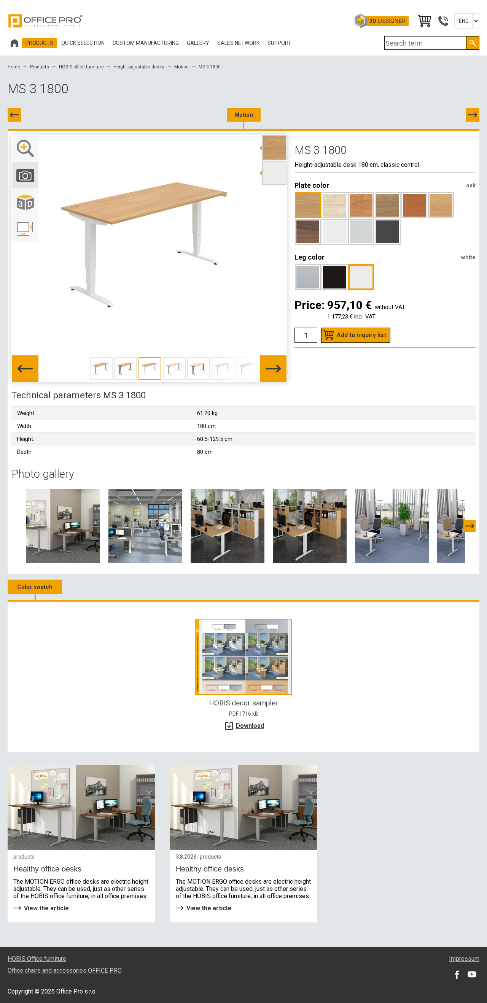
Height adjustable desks (138, 67)
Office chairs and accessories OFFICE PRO (65, 970)
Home (14, 67)
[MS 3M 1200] (472, 115)
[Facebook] (456, 974)
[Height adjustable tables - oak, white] (227, 525)
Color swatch (35, 586)
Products (39, 67)
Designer (387, 20)
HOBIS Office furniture (37, 958)
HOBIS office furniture (81, 67)
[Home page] (14, 43)
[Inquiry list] (423, 21)
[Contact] (442, 21)
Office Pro (46, 21)
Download (250, 725)
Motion (181, 67)
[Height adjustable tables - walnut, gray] (63, 525)
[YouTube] (471, 974)
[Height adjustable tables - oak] (310, 525)
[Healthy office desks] (81, 807)
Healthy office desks (47, 869)
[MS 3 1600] (14, 115)
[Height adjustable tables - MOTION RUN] (392, 525)
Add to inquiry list (361, 335)
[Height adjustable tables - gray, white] (145, 525)
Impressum (464, 958)
